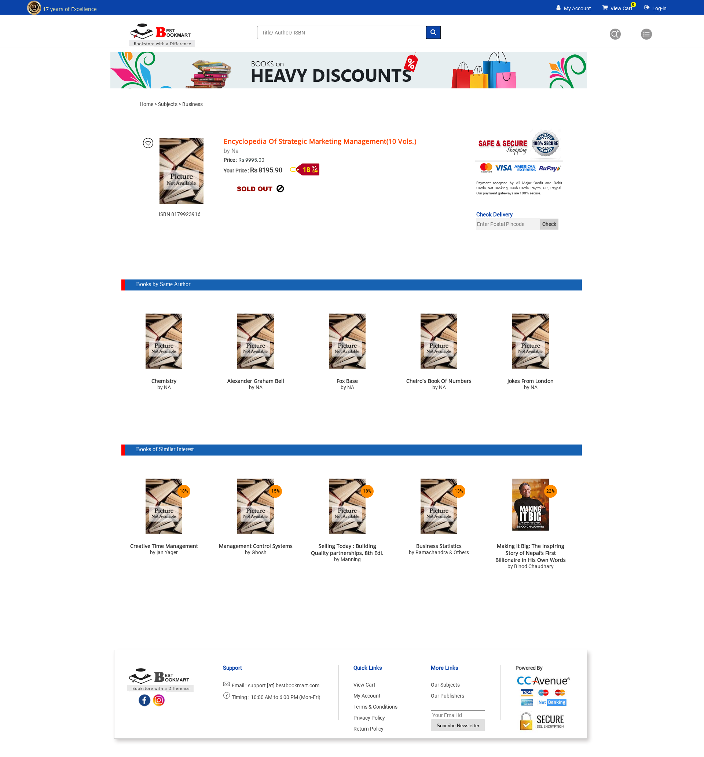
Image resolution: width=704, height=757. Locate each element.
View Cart (621, 8)
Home (146, 104)
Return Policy (368, 729)
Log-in (659, 8)
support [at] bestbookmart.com (283, 685)
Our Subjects (445, 685)
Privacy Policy (369, 718)
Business (192, 104)
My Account (577, 8)
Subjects (167, 104)
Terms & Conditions (375, 707)
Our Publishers (447, 696)
